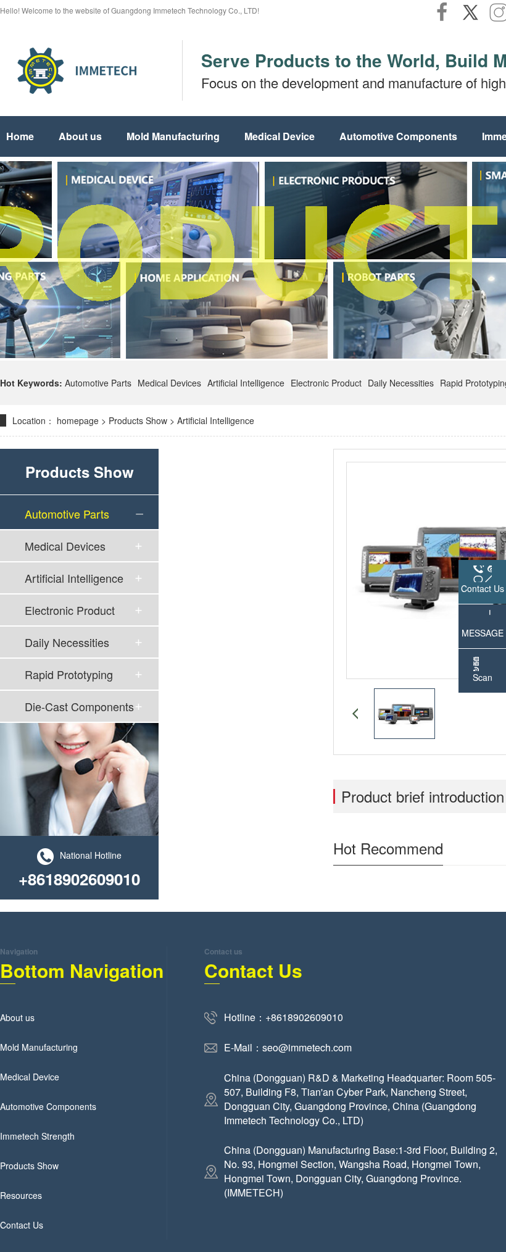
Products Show (138, 420)
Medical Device (279, 136)
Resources (21, 1195)
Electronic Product (326, 383)
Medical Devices (169, 383)
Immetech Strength (37, 1136)
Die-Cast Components (79, 706)
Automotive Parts (98, 383)
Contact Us (21, 1225)
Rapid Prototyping (69, 674)
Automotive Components (398, 136)
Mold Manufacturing (173, 136)
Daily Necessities (401, 383)
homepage (78, 420)
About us (80, 136)
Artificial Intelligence (245, 383)
